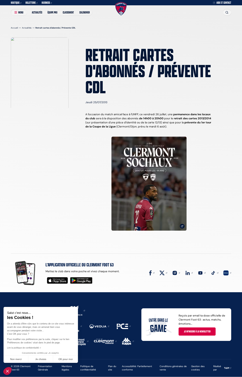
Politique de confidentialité (88, 368)
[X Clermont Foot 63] (163, 272)
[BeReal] (227, 272)
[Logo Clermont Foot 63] (121, 9)
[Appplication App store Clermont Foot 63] (57, 280)
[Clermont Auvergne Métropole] (80, 341)
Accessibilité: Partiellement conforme (137, 368)
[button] (7, 371)
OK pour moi (65, 359)
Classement (68, 12)
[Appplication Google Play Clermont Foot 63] (81, 280)
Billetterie (31, 3)
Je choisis (40, 359)
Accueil (14, 28)
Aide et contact (223, 2)
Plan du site (112, 368)
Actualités (37, 12)
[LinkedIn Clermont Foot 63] (189, 272)
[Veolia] (99, 326)
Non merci (16, 359)
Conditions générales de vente (173, 368)
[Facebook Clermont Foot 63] (151, 272)
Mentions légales (67, 368)
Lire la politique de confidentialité (23, 348)
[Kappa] (128, 341)
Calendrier (84, 12)
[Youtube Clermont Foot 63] (202, 272)
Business (46, 3)
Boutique (15, 3)
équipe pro (52, 12)
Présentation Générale (45, 368)
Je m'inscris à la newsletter (197, 331)
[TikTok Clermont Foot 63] (214, 272)
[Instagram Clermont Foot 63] (176, 272)
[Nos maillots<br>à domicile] (149, 184)
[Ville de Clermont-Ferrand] (105, 341)
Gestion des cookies (198, 368)
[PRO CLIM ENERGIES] (124, 326)
